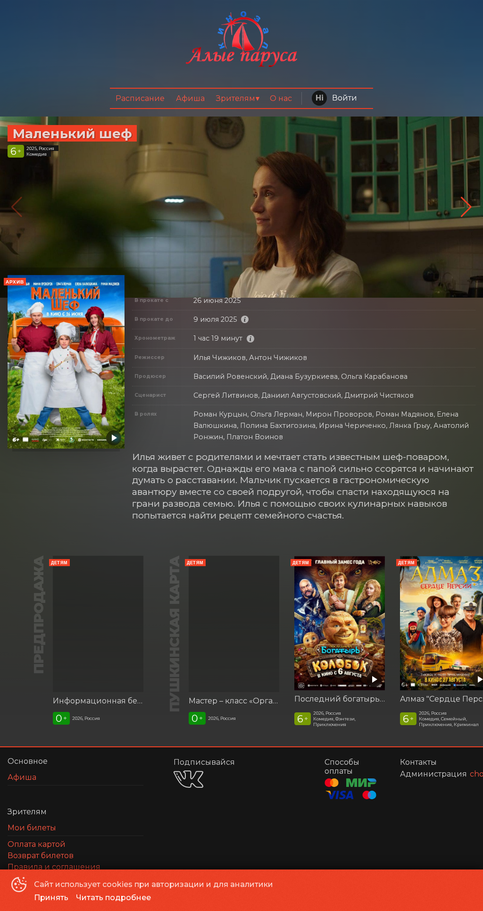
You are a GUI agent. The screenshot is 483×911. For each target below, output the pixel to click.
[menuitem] (140, 98)
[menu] (242, 98)
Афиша (190, 98)
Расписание (140, 98)
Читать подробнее (113, 897)
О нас (281, 98)
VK (188, 779)
